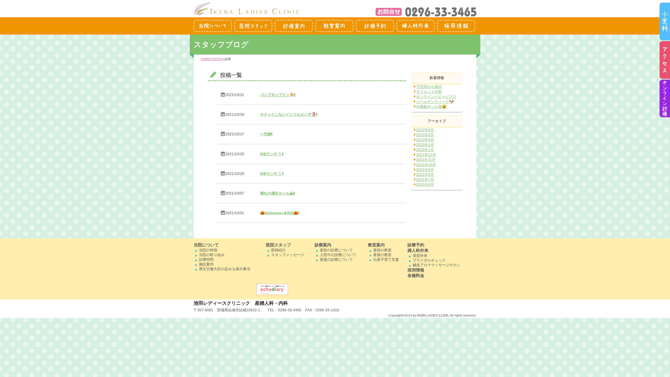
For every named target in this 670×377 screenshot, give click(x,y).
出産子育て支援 (386, 259)
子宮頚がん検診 (429, 87)
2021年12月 (426, 155)
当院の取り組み (212, 255)
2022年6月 (425, 130)
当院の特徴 (208, 250)
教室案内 (376, 245)
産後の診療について (336, 259)
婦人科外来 (417, 250)
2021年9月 (425, 170)
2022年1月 (425, 150)
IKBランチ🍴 (271, 154)
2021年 (217, 59)
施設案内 (206, 264)
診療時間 (206, 259)
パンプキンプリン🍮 (277, 95)
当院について (206, 245)
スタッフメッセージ (287, 255)
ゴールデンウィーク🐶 (435, 101)
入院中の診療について (338, 255)
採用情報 (415, 270)
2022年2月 (425, 145)
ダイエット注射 (429, 92)
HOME (205, 59)
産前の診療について (336, 250)
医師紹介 (278, 250)
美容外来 (420, 255)
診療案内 (323, 245)
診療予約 (415, 245)
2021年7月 (425, 180)
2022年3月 (425, 140)
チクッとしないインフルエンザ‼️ (288, 114)
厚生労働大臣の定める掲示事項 (224, 269)
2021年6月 (425, 184)
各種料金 (415, 275)
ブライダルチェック (429, 260)
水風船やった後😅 (431, 106)
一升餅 (265, 134)
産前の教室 (382, 250)
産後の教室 (382, 255)
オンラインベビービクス (436, 97)
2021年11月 (426, 160)
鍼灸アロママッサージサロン (436, 265)
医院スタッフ (278, 245)
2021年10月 (426, 165)
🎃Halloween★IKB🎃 (279, 213)
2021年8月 (425, 175)
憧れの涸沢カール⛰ (277, 193)
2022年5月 (425, 135)
